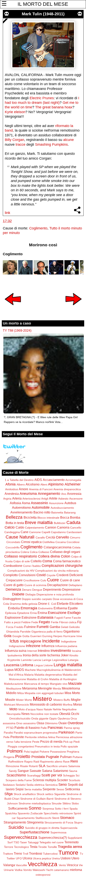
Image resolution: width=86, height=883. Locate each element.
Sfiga (8, 794)
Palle (44, 727)
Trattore (8, 853)
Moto (13, 709)
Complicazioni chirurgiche (62, 566)
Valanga (9, 865)
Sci (77, 775)
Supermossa (58, 832)
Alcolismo (33, 484)
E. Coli (52, 603)
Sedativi (21, 784)
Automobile (41, 507)
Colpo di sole (21, 561)
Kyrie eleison (15, 112)
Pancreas (55, 728)
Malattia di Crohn (37, 679)
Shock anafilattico (25, 794)
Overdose (75, 723)
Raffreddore (15, 761)
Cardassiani (74, 532)
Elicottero (76, 603)
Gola (7, 636)
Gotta (25, 636)
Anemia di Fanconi (41, 489)
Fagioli (58, 617)
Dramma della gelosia (23, 603)
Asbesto (63, 498)
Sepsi (19, 789)
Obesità (64, 713)
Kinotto (73, 655)
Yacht (49, 869)
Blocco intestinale (48, 517)
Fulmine (30, 627)
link (7, 213)
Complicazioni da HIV (20, 570)
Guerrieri (35, 636)
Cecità (50, 537)
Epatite (73, 608)
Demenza (13, 589)
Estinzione (29, 617)
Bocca (64, 517)
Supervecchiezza (20, 837)
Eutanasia (45, 617)
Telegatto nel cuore (51, 842)
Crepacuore (14, 580)
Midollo (11, 693)
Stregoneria (35, 822)
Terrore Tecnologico (16, 846)
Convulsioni (27, 575)
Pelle (6, 737)
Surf (10, 842)
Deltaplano (75, 585)
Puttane (77, 757)
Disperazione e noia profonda (55, 594)
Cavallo (40, 537)
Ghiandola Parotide (18, 631)
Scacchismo (16, 775)
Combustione (12, 565)
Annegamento (49, 494)
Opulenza (64, 718)
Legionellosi (59, 660)
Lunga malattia (68, 664)
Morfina (67, 704)
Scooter (62, 780)
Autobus (70, 503)
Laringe (46, 660)
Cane (24, 532)
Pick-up (68, 741)
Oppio (53, 718)
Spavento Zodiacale (30, 813)
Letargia (73, 660)
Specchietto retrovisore (58, 813)
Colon (65, 556)
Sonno (35, 808)
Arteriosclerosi (31, 498)
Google (17, 636)
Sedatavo (9, 784)
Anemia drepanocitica (67, 489)
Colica (34, 552)
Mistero (42, 699)
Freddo (18, 627)
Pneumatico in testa (47, 746)
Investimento (61, 651)
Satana (47, 770)
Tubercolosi (50, 853)
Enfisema (60, 608)
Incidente (51, 640)
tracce (20, 144)
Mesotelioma (71, 688)
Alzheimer (73, 484)
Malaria (29, 674)
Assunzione (56, 503)
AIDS (38, 479)
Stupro (78, 822)
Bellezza (14, 517)
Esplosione (13, 617)
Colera (25, 552)
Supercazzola (68, 827)
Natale (48, 709)
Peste (35, 741)
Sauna (73, 770)
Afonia (10, 484)
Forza (9, 627)
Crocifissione (31, 580)
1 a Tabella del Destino (19, 479)
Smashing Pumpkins (51, 144)
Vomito (27, 869)
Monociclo (22, 704)
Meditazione (13, 688)
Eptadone (23, 612)
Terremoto (71, 842)
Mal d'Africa (16, 674)
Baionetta (57, 512)
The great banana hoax (53, 107)
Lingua (38, 665)
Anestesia (12, 493)
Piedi (76, 741)
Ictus (14, 640)
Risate (24, 766)
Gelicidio (74, 627)
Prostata (38, 757)
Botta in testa (15, 523)
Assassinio (39, 503)
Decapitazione (57, 585)
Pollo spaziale (69, 746)
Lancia (37, 660)
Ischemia (53, 655)
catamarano (61, 869)
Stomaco (67, 818)
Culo (43, 580)
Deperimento (52, 589)
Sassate (35, 770)
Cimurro (75, 537)
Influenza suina (15, 650)
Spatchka (11, 813)
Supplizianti (75, 837)
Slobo (75, 803)
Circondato (13, 542)
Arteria (17, 498)
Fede (34, 622)
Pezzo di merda (51, 741)
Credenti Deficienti (69, 575)
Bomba (75, 517)
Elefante (63, 603)
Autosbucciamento (62, 507)
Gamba (55, 627)
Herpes (57, 636)
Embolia (14, 608)
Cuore (53, 579)
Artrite (53, 498)
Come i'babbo (32, 565)
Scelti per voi (51, 775)
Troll (25, 853)
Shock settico (45, 794)
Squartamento (26, 817)
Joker (65, 655)
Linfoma (26, 665)
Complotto (10, 575)
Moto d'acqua (27, 709)
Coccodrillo (13, 547)
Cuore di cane (70, 580)
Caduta (73, 522)
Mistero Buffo (61, 699)
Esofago (74, 613)
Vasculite (21, 865)
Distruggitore (12, 599)
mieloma (76, 869)
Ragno (28, 761)
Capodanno (58, 532)
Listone (48, 665)
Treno (18, 853)
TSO (16, 842)
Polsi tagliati (31, 751)
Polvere (44, 751)
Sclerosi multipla (44, 780)
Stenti (55, 817)
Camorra (63, 527)
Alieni (43, 484)
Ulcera (27, 858)
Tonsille (52, 846)
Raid (36, 761)
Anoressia (74, 493)
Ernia (33, 612)
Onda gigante (39, 718)
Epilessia (10, 612)
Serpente (49, 789)
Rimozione (12, 766)
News (25, 713)
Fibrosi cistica (67, 622)
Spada (73, 808)
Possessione (58, 751)
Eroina (42, 612)
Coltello (36, 561)
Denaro (26, 589)
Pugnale (52, 757)
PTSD (10, 727)
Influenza (47, 646)
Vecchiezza (42, 864)
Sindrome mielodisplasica (35, 803)
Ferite (54, 622)
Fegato (44, 622)
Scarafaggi (34, 775)
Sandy (13, 770)
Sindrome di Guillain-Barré (37, 798)
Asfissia (15, 503)
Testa (33, 846)
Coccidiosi (73, 542)
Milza (20, 693)
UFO (19, 858)
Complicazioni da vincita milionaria (57, 570)
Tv (81, 853)
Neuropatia (14, 713)
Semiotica (51, 784)
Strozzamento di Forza (58, 822)
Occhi (75, 713)
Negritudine (69, 709)
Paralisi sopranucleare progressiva (36, 732)
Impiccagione (30, 641)
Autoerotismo (21, 507)
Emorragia (29, 608)
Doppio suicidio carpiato (37, 599)
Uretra (56, 858)
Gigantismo (71, 631)
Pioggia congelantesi (21, 746)
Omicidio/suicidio (19, 718)
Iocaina (76, 650)
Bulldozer (60, 523)
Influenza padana (66, 646)
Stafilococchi (43, 817)
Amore (23, 489)
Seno (62, 785)
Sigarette (60, 794)
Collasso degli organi (65, 552)
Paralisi (8, 732)
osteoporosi (43, 874)
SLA (42, 766)
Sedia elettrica (35, 784)
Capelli (46, 532)
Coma (47, 561)
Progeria (9, 757)
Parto (78, 732)
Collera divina (49, 556)
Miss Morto (72, 693)
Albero (21, 484)
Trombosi (35, 853)
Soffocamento (18, 808)
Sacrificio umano (56, 766)
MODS (19, 669)
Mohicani (9, 704)
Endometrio (45, 608)
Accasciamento (54, 479)
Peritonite (17, 737)
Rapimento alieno (51, 761)
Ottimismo (51, 723)
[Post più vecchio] (74, 308)
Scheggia (69, 775)
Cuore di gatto (14, 585)
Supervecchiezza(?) (52, 837)
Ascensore (76, 498)
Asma (26, 503)
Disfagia (30, 594)
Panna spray (72, 727)
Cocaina (60, 542)
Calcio (10, 527)
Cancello (75, 527)
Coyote (51, 575)
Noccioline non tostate (44, 713)
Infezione (33, 646)
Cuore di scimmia (35, 585)
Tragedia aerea (70, 847)
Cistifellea (48, 542)
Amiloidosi (11, 489)
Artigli (44, 498)
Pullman (66, 757)
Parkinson (66, 732)
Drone (42, 603)
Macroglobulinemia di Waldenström (59, 669)
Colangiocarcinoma (57, 547)
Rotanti (33, 766)
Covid (41, 575)
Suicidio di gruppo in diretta (42, 827)
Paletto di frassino (27, 727)
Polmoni (15, 751)
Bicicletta (30, 517)
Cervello (62, 537)
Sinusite (57, 803)
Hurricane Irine (72, 636)
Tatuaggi (33, 842)
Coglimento (38, 228)
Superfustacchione (34, 832)
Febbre (26, 622)
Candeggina (12, 532)
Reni (74, 761)
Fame (67, 617)
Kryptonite (13, 660)
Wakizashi (39, 869)
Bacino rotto (41, 512)
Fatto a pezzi (12, 622)
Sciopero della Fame (19, 780)
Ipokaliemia (15, 655)
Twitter (11, 858)
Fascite (76, 617)
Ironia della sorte (34, 655)
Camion (50, 527)
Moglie (76, 699)
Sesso (60, 789)
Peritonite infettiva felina (40, 737)
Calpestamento (34, 527)
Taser (23, 842)
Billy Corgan (14, 140)
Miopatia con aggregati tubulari (44, 693)
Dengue (37, 589)
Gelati (64, 627)
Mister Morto (24, 699)
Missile (10, 699)
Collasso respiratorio (20, 556)
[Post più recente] (13, 308)
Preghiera (73, 751)
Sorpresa (48, 808)
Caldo (20, 527)
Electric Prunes (42, 98)
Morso (77, 704)
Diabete (18, 594)
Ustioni (66, 858)
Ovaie (62, 723)
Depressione (71, 589)
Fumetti (43, 627)
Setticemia (72, 789)
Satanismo (60, 770)
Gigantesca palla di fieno (47, 631)
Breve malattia (39, 522)
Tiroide (42, 846)
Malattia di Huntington (63, 679)
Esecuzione (57, 613)
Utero (75, 858)
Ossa (40, 723)
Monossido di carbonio (46, 704)
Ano (63, 493)
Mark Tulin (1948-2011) (43, 14)
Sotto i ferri (62, 808)
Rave (66, 761)
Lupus (9, 669)
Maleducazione (13, 683)
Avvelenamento (21, 512)
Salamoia (74, 766)
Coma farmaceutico (67, 561)
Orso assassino (26, 723)
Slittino (66, 803)
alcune (68, 140)
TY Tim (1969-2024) (17, 330)
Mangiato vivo (58, 683)
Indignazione (17, 646)
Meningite (45, 688)
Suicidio (16, 827)
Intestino (44, 650)
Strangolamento (15, 822)
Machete (30, 669)
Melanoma (29, 688)
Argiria (7, 498)
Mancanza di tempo (36, 683)
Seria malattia (33, 789)
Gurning (47, 636)
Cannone (35, 532)
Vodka (18, 869)
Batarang (70, 512)
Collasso (43, 552)
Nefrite (57, 709)
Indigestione (68, 641)
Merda (57, 688)
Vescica (72, 865)
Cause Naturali (20, 536)
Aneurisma (28, 494)
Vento (62, 865)
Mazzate (75, 684)
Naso (39, 709)
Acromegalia (73, 479)
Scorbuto (74, 780)
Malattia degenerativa (48, 674)
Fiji (79, 622)
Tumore (68, 852)
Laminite (26, 660)
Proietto (22, 756)
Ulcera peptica (42, 858)
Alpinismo (56, 484)
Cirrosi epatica (31, 542)
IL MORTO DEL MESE (43, 4)
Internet (32, 650)
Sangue (23, 770)
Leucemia (11, 665)
